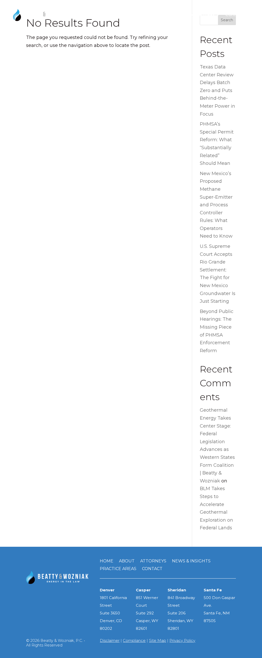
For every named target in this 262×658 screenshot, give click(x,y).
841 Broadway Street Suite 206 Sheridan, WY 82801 (181, 613)
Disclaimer (109, 640)
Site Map (157, 640)
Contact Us (237, 14)
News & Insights (162, 14)
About (107, 14)
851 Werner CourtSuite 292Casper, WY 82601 (147, 613)
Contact (152, 569)
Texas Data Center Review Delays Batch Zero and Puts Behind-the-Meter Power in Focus (217, 90)
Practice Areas (200, 14)
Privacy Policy (182, 640)
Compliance (134, 640)
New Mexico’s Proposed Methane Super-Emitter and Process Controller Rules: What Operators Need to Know (216, 205)
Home (106, 561)
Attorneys (129, 14)
